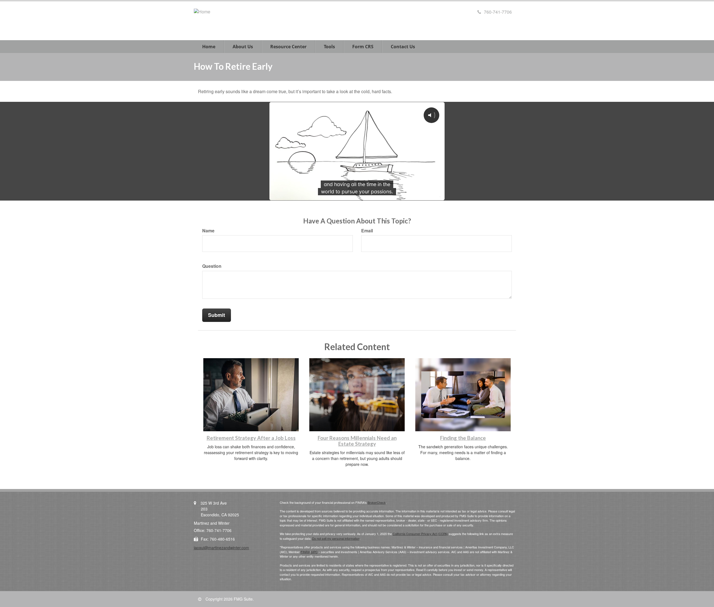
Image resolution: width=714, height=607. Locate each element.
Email (367, 231)
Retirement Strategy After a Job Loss (251, 438)
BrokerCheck (377, 502)
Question (211, 266)
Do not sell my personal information (336, 538)
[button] (242, 46)
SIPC (314, 552)
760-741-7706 (498, 12)
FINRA (305, 552)
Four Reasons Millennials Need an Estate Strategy (357, 441)
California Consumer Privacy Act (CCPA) (420, 533)
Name (208, 231)
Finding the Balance (463, 438)
